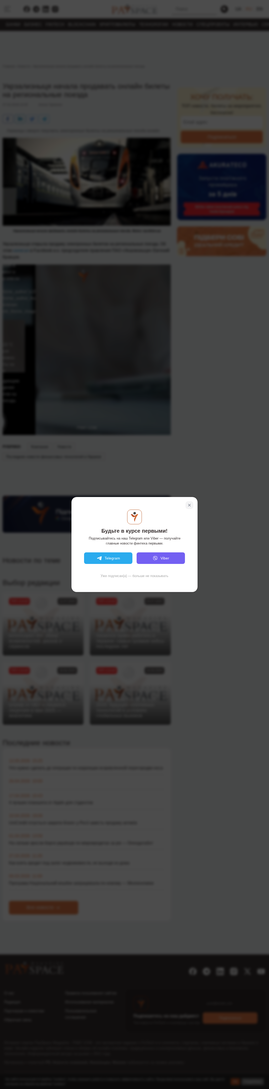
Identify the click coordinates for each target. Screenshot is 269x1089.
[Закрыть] (189, 505)
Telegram (112, 558)
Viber (165, 558)
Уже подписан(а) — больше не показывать (134, 576)
